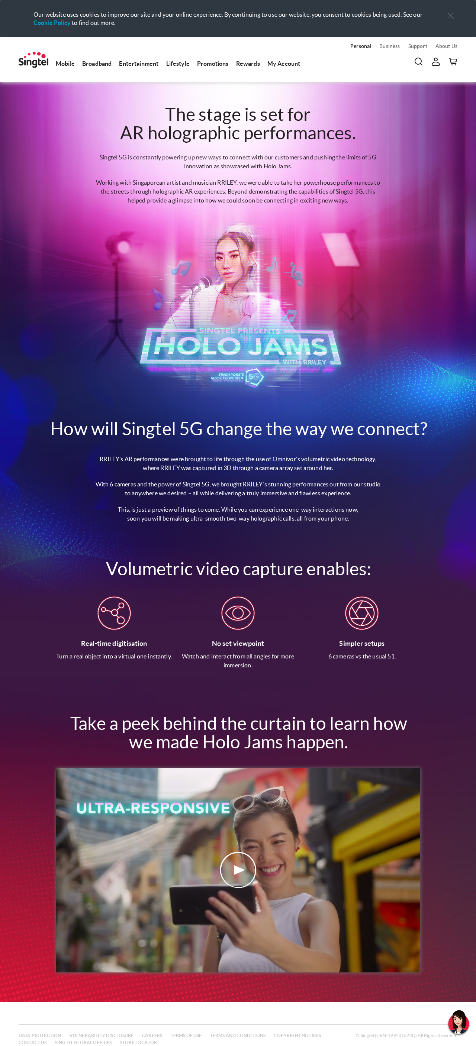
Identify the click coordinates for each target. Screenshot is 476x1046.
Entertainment (138, 63)
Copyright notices (297, 1035)
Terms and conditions (238, 1035)
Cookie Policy (52, 22)
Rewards (248, 63)
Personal (360, 46)
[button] (451, 16)
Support (417, 46)
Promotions (213, 63)
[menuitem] (33, 60)
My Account (283, 63)
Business (389, 46)
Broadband (97, 63)
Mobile (65, 63)
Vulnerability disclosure (102, 1035)
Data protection (40, 1035)
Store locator (138, 1042)
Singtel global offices (83, 1042)
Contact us (33, 1042)
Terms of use (186, 1035)
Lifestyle (178, 63)
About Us (446, 46)
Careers (152, 1035)
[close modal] (451, 11)
